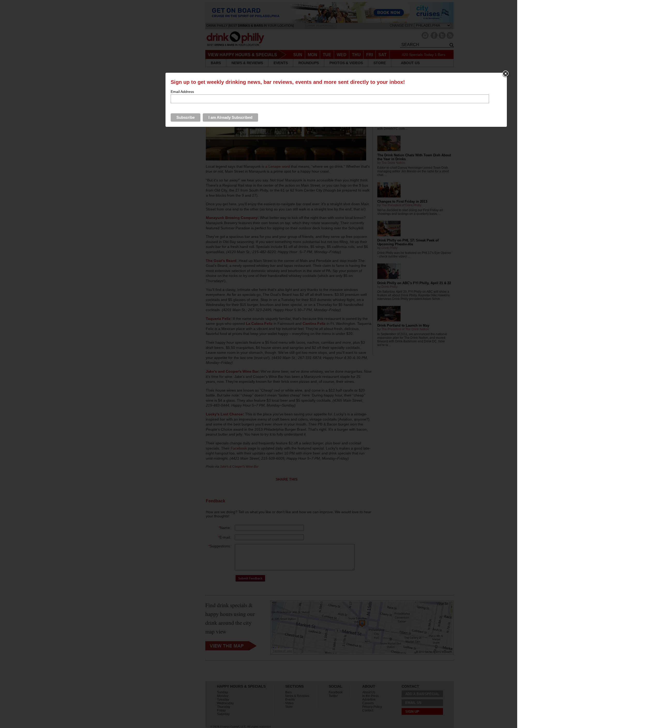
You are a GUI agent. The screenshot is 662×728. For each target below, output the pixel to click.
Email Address (182, 92)
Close (505, 74)
